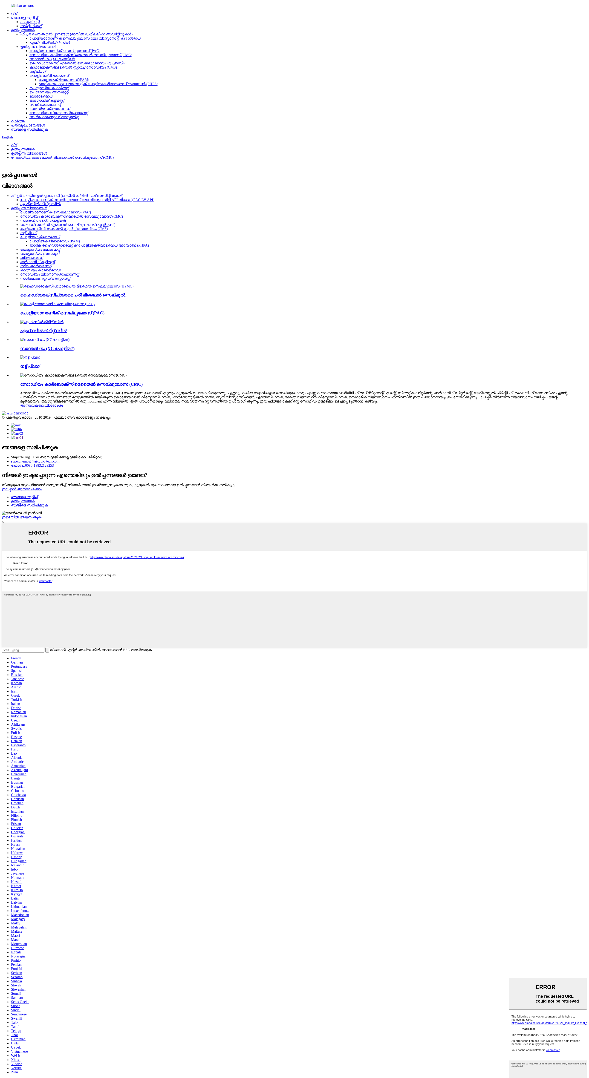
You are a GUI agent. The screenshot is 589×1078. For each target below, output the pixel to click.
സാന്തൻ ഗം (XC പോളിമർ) (52, 59)
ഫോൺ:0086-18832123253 (32, 465)
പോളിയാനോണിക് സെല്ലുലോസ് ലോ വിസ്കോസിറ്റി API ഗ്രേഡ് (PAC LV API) (87, 200)
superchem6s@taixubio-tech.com (35, 461)
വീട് (14, 13)
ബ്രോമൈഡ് (40, 96)
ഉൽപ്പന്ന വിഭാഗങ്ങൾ (38, 47)
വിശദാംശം (54, 405)
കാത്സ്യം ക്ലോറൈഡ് (49, 109)
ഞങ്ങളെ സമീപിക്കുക (29, 129)
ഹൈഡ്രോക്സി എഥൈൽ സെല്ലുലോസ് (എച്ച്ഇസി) (76, 63)
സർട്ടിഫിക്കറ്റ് (31, 26)
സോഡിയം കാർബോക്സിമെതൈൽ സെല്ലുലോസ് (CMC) (80, 55)
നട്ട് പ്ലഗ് (37, 71)
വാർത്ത (18, 121)
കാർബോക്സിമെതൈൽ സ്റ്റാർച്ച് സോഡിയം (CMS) (73, 67)
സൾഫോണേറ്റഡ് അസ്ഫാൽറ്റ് (54, 117)
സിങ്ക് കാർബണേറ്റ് (45, 104)
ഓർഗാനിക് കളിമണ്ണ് (46, 100)
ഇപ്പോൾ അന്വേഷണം (22, 489)
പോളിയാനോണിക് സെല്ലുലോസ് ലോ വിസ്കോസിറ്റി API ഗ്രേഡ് (85, 38)
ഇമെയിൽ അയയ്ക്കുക (21, 517)
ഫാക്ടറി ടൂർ (30, 22)
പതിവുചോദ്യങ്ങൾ (28, 125)
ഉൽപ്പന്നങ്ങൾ (23, 30)
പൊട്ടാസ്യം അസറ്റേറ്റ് (49, 92)
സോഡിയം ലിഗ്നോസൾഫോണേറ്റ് (58, 113)
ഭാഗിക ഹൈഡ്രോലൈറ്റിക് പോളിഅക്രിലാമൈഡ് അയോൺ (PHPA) (98, 84)
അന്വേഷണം (32, 405)
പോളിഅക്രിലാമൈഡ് (49, 76)
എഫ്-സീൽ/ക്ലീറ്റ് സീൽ (49, 42)
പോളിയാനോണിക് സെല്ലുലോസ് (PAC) (64, 51)
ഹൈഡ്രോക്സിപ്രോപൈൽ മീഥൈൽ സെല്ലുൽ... (74, 295)
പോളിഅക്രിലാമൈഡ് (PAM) (64, 80)
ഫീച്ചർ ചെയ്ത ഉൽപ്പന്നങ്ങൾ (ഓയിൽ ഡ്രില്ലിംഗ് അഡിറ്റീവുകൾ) (76, 34)
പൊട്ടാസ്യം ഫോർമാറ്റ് (49, 88)
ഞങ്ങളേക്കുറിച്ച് (24, 18)
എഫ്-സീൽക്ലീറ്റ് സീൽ (43, 330)
